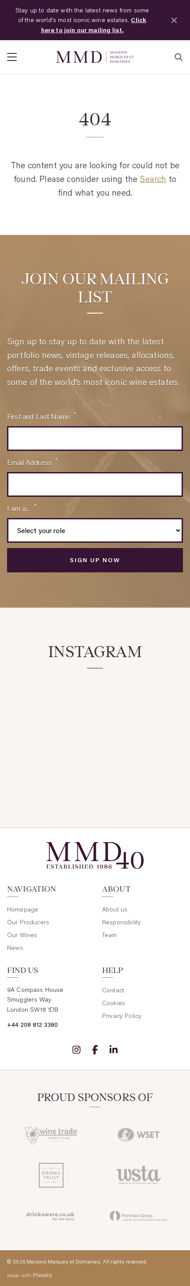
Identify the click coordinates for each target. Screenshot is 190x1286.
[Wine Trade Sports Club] (51, 1134)
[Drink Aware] (51, 1216)
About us (114, 909)
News (15, 948)
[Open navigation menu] (28, 57)
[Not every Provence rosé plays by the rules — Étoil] (141, 704)
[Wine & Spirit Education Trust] (138, 1134)
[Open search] (178, 57)
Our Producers (28, 922)
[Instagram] (76, 1049)
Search (153, 178)
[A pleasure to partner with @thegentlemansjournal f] (141, 759)
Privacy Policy (121, 1016)
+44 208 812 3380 (32, 1025)
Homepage (22, 909)
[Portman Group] (138, 1216)
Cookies (113, 1003)
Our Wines (22, 935)
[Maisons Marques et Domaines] (95, 57)
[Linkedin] (113, 1049)
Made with (29, 1275)
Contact (113, 990)
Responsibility (121, 922)
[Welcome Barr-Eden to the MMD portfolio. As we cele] (49, 704)
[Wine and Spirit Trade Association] (138, 1175)
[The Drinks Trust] (51, 1175)
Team (109, 935)
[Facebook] (95, 1049)
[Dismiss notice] (174, 20)
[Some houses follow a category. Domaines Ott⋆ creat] (49, 759)
